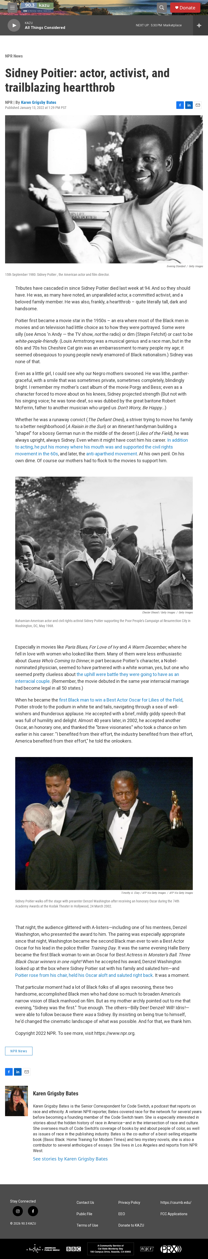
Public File (84, 1214)
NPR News (14, 56)
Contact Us (85, 1203)
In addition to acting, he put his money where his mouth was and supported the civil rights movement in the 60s (101, 446)
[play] (14, 25)
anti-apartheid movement (111, 453)
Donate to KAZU (131, 1225)
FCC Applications (174, 1214)
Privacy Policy (129, 1203)
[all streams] (200, 25)
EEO (121, 1214)
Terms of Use (87, 1225)
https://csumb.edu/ (176, 1203)
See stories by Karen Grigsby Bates (70, 1159)
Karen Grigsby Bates (38, 102)
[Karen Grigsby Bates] (16, 1101)
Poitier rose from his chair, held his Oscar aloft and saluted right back (84, 975)
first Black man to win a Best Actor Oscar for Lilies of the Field (120, 700)
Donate (187, 7)
